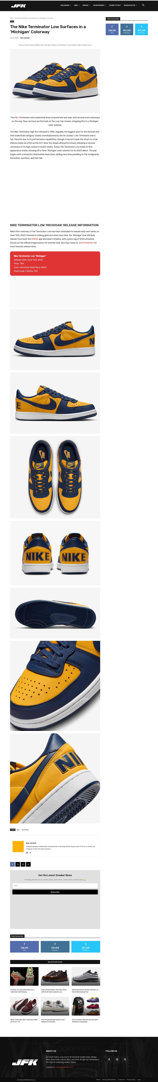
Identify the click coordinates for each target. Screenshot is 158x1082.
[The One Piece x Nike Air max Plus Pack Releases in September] (86, 1006)
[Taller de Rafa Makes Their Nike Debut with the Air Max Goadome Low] (55, 976)
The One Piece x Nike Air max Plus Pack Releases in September (85, 1021)
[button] (143, 5)
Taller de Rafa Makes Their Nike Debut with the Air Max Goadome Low (54, 991)
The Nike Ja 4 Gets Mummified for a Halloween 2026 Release (22, 991)
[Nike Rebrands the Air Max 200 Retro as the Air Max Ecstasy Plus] (86, 976)
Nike (11, 18)
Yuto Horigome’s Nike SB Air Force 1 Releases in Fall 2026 (53, 1021)
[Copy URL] (28, 864)
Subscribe (55, 892)
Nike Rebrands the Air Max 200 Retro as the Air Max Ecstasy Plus (85, 991)
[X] (30, 852)
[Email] (23, 864)
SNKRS (34, 239)
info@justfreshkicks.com (64, 1067)
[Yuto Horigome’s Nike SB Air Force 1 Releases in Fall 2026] (55, 1006)
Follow (55, 942)
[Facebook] (12, 864)
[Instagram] (27, 852)
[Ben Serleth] (18, 847)
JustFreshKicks (86, 243)
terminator (25, 830)
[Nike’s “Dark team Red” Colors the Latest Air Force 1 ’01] (24, 1006)
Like (24, 942)
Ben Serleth (25, 38)
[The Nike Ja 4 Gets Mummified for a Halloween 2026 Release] (24, 976)
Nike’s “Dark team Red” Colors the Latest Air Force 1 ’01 (24, 1021)
